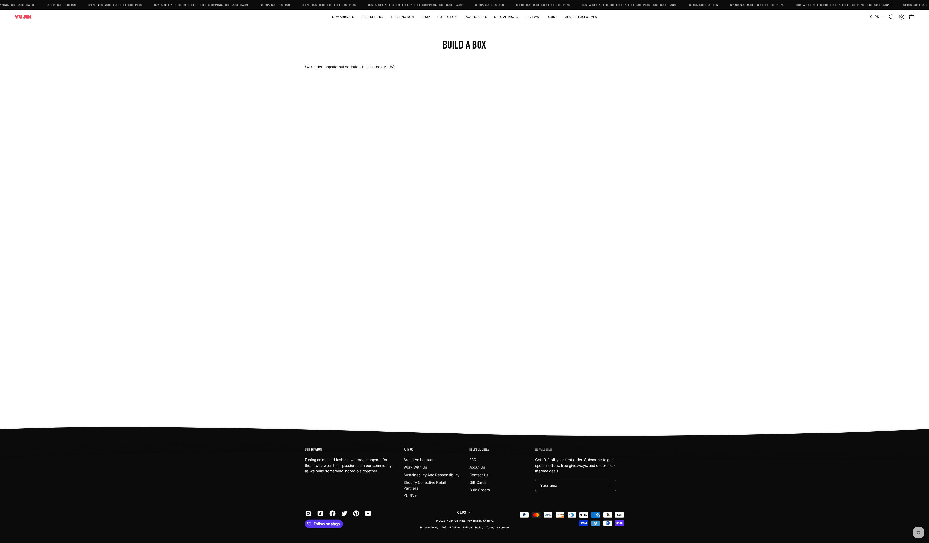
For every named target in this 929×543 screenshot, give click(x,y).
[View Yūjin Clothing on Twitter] (343, 513)
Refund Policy (451, 527)
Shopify (488, 520)
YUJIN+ (410, 495)
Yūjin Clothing (456, 520)
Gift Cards (478, 482)
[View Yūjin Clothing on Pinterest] (355, 513)
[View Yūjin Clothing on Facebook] (331, 513)
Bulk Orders (479, 490)
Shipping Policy (473, 527)
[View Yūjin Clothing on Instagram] (307, 513)
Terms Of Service (497, 527)
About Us (477, 467)
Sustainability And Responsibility (431, 474)
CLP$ (874, 17)
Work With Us (415, 467)
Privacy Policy (429, 527)
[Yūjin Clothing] (23, 17)
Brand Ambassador (420, 459)
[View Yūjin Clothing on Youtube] (367, 513)
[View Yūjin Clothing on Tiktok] (319, 513)
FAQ (472, 459)
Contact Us (478, 474)
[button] (426, 17)
